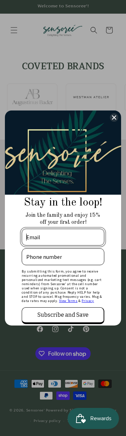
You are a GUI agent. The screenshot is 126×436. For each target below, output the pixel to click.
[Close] (114, 117)
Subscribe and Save (63, 314)
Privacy (88, 301)
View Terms (68, 301)
